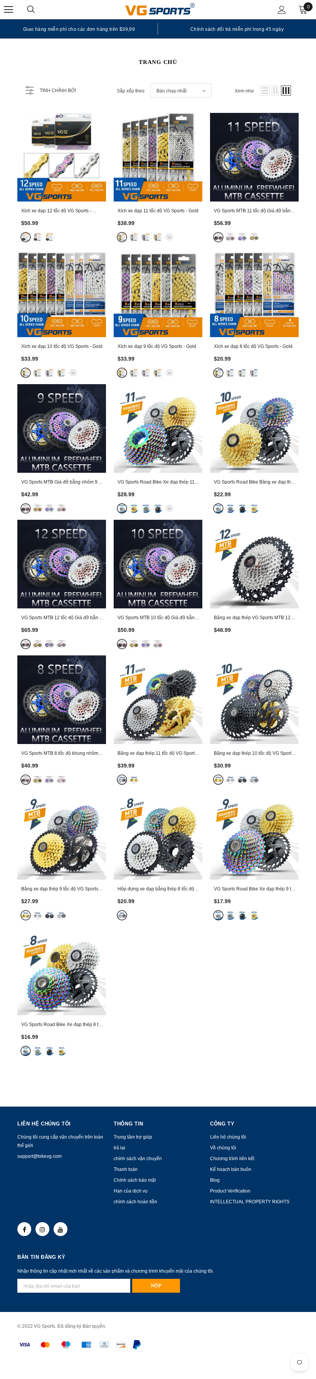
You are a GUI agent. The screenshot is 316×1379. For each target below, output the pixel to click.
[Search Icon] (38, 9)
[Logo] (160, 9)
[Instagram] (42, 1229)
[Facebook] (24, 1229)
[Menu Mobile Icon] (8, 9)
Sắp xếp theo (131, 91)
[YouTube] (60, 1229)
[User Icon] (282, 10)
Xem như (244, 91)
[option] (79, 29)
